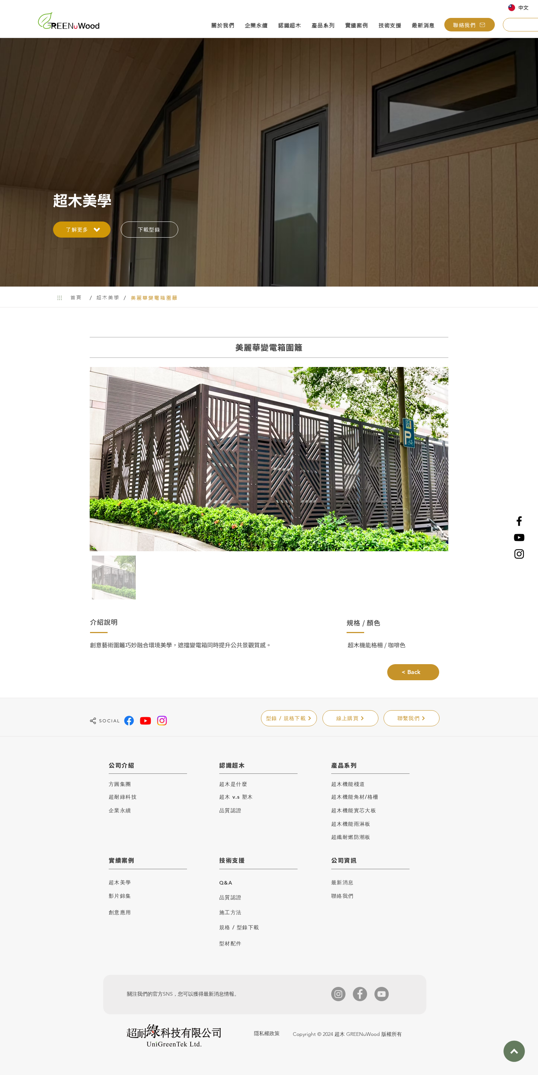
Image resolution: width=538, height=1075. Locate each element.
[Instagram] (519, 554)
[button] (222, 26)
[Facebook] (519, 521)
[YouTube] (519, 537)
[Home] (59, 298)
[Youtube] (145, 720)
